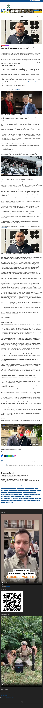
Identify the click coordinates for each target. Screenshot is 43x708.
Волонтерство (29, 494)
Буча (24, 494)
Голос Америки (8, 496)
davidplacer (8, 586)
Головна (36, 705)
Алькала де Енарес (11, 494)
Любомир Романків (27, 496)
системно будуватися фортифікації (10, 269)
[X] (5, 456)
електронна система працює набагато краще (27, 325)
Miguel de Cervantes (25, 490)
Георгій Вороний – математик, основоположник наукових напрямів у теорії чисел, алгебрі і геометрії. (20, 477)
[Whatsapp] (9, 456)
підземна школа (9, 502)
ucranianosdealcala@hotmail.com (8, 697)
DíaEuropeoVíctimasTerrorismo (7, 490)
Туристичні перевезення (24, 500)
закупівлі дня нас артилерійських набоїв (32, 81)
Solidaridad (10, 492)
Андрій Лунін (19, 494)
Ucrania (20, 492)
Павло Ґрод (16, 498)
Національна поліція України (7, 498)
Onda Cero (32, 490)
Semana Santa (4, 492)
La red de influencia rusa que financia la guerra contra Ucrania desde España (15, 479)
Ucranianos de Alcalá (5, 705)
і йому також (18, 89)
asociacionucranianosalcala (29, 488)
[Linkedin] (7, 456)
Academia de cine (13, 488)
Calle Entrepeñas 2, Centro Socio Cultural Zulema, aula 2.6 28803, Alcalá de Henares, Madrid (8, 692)
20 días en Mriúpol (5, 488)
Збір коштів (20, 496)
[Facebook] (2, 456)
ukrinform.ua (7, 451)
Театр (17, 500)
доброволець (37, 500)
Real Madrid (38, 490)
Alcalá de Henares (20, 488)
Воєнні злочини (36, 494)
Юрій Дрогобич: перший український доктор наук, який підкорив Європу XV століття (17, 475)
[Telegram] (13, 456)
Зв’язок (40, 705)
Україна (31, 500)
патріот (3, 502)
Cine (36, 488)
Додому (14, 496)
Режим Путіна (37, 498)
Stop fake (15, 492)
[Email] (11, 456)
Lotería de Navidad (17, 490)
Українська (34, 0)
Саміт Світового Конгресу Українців (8, 500)
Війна (3, 496)
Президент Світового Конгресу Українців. (26, 498)
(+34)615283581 (5, 695)
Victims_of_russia (26, 492)
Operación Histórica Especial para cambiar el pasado (11, 476)
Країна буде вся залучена (21, 304)
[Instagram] (15, 456)
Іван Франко (4, 494)
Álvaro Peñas (33, 492)
